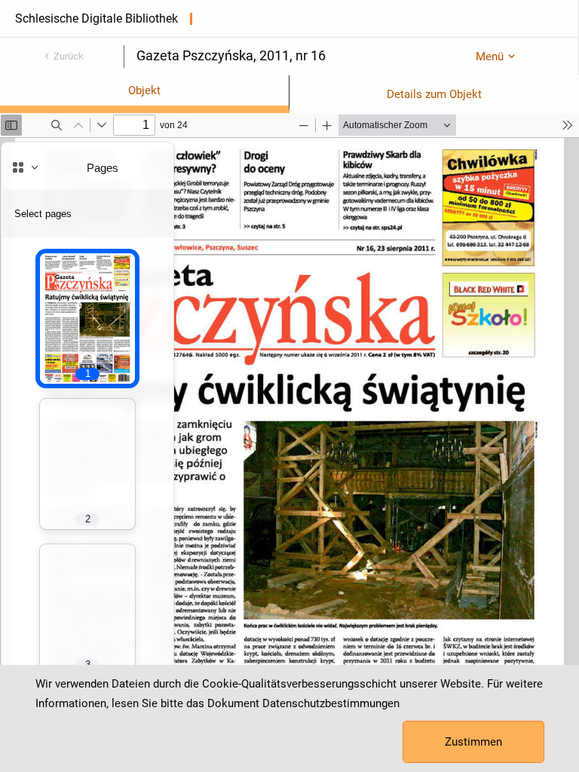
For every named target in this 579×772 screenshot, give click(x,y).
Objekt (144, 90)
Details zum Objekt (434, 94)
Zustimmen (473, 742)
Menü (490, 56)
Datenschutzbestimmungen (331, 703)
